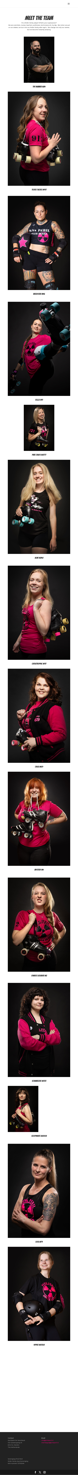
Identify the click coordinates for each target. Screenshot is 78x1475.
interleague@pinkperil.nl (50, 1443)
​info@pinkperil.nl (47, 1440)
